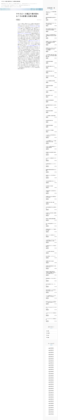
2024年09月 (52, 365)
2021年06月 (52, 390)
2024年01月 (52, 382)
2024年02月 (52, 380)
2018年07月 (52, 407)
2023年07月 (52, 388)
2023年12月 (52, 384)
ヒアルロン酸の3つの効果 (5, 5)
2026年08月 (52, 348)
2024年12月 (52, 360)
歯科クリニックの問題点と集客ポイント (15, 3)
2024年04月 (52, 375)
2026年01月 (52, 352)
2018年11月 (52, 399)
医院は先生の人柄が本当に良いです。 (25, 5)
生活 (48, 335)
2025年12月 (52, 354)
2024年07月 (52, 369)
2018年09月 (52, 403)
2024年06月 (52, 371)
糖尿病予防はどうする (4, 3)
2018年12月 (52, 397)
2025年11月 (52, 356)
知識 (48, 337)
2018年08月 (52, 405)
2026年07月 (52, 350)
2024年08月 (52, 367)
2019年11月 (52, 392)
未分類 (18, 19)
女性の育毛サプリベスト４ (14, 5)
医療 (48, 330)
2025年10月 (52, 358)
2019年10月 (52, 394)
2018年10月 (52, 401)
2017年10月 (52, 414)
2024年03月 (52, 377)
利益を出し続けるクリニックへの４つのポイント (29, 3)
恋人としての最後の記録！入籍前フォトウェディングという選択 (11, 6)
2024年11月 (52, 362)
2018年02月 (52, 409)
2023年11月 (52, 386)
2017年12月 (52, 411)
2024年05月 (52, 373)
